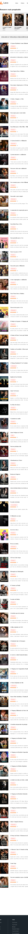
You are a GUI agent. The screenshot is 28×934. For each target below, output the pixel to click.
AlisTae (16, 30)
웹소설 (13, 926)
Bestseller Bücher (15, 929)
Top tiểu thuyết (15, 931)
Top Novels (14, 922)
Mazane (4, 30)
